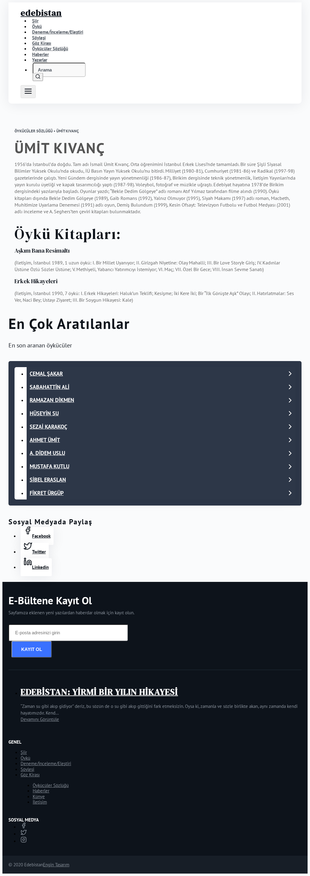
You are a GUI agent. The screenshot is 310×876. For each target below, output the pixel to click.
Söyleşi (27, 769)
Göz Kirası (30, 775)
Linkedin (40, 567)
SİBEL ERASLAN (48, 479)
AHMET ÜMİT (45, 439)
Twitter (39, 552)
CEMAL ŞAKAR (46, 373)
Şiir (24, 752)
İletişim (40, 802)
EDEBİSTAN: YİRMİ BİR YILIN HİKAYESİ (99, 692)
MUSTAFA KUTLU (49, 466)
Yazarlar (39, 60)
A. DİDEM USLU (47, 453)
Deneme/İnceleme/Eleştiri (57, 32)
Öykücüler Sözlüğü (51, 785)
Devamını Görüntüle (40, 719)
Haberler (41, 791)
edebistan (41, 13)
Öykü (25, 758)
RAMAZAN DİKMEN (52, 400)
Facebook (41, 536)
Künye (39, 796)
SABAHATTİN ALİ (49, 386)
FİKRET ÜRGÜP (47, 492)
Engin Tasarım (56, 865)
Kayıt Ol (31, 649)
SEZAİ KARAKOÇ (48, 426)
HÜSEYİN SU (44, 413)
